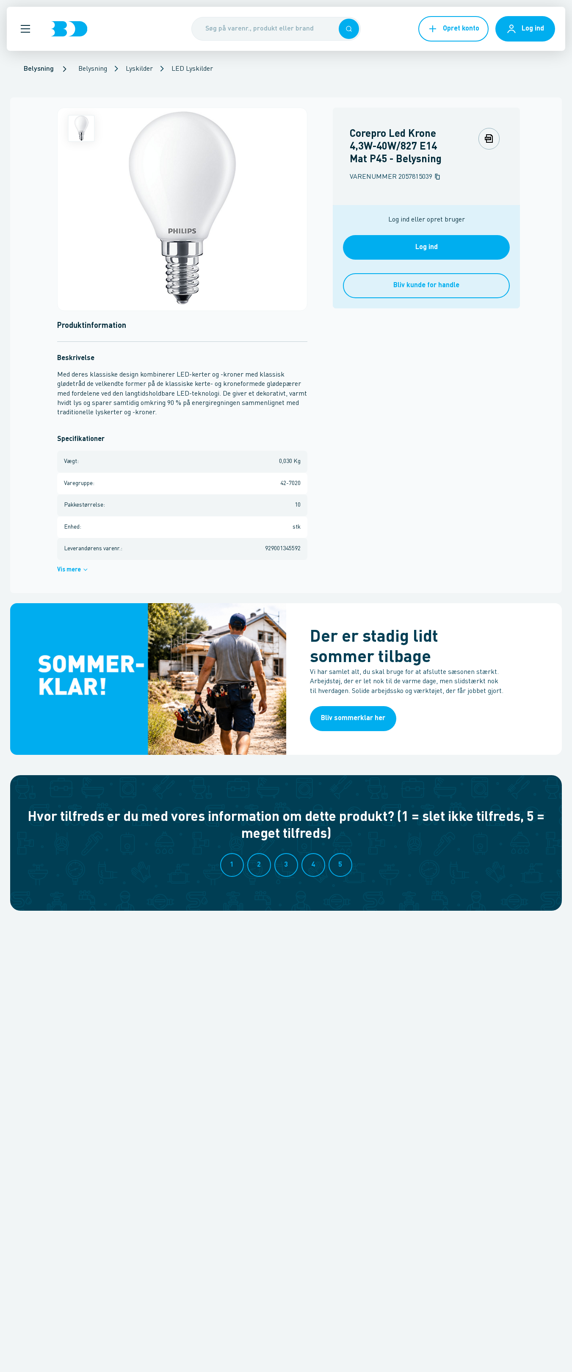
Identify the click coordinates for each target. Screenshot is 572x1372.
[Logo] (69, 28)
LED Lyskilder (192, 69)
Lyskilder (139, 69)
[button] (25, 29)
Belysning (92, 69)
